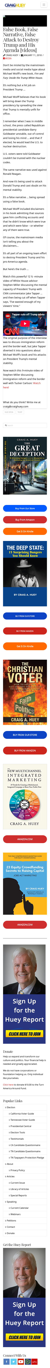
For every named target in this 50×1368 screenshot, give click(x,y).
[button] (44, 4)
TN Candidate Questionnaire (25, 1151)
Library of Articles (20, 1189)
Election (11, 1107)
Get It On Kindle (25, 531)
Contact (11, 1226)
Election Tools (18, 1132)
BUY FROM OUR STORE (25, 616)
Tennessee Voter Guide (23, 1119)
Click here (8, 1084)
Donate (11, 1233)
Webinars (16, 1214)
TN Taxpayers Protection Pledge (27, 1157)
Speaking (12, 1201)
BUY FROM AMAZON (24, 631)
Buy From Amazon (25, 519)
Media (8, 58)
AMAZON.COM (25, 839)
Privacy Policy (18, 1170)
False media (9, 412)
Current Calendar (20, 1207)
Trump (20, 412)
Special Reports (19, 1195)
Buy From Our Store (25, 508)
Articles (11, 1176)
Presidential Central (21, 1126)
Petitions (11, 1220)
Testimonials (17, 1138)
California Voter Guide (22, 1113)
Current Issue (18, 1182)
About (10, 1163)
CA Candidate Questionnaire (25, 1145)
